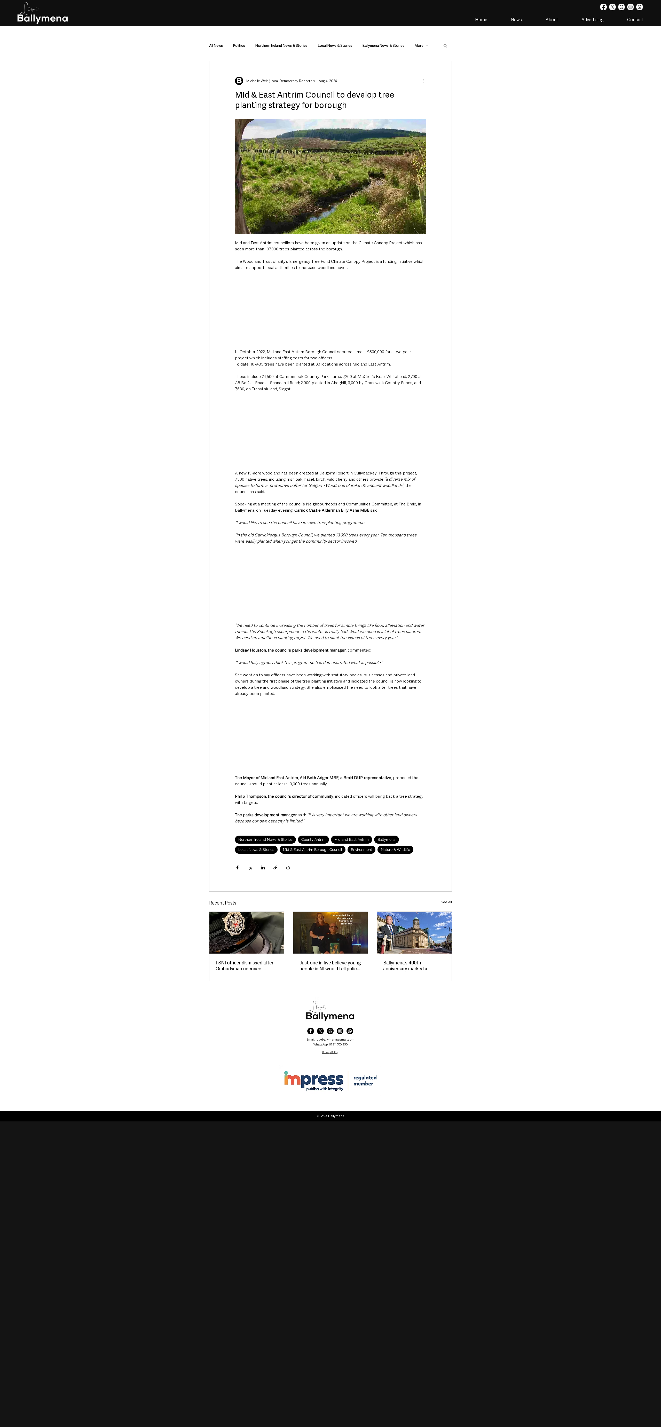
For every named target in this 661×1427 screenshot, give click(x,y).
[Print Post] (288, 867)
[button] (445, 45)
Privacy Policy (330, 1052)
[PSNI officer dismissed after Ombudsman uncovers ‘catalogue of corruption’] (246, 933)
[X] (612, 7)
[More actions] (423, 81)
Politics (239, 45)
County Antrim (313, 839)
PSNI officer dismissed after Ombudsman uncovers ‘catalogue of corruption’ (244, 966)
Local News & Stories (335, 45)
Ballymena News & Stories (383, 45)
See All (446, 902)
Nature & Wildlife (395, 849)
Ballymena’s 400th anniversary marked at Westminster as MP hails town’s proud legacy (409, 966)
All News (216, 45)
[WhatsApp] (350, 1031)
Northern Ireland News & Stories (281, 45)
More (419, 45)
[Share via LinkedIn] (262, 867)
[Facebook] (603, 7)
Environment (361, 849)
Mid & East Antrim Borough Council (312, 849)
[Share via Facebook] (237, 867)
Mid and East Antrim (351, 839)
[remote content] (330, 310)
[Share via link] (275, 867)
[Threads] (621, 7)
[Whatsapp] (639, 7)
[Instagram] (630, 7)
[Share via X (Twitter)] (250, 867)
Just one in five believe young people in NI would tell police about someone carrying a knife (330, 966)
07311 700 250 (338, 1044)
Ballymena (386, 839)
